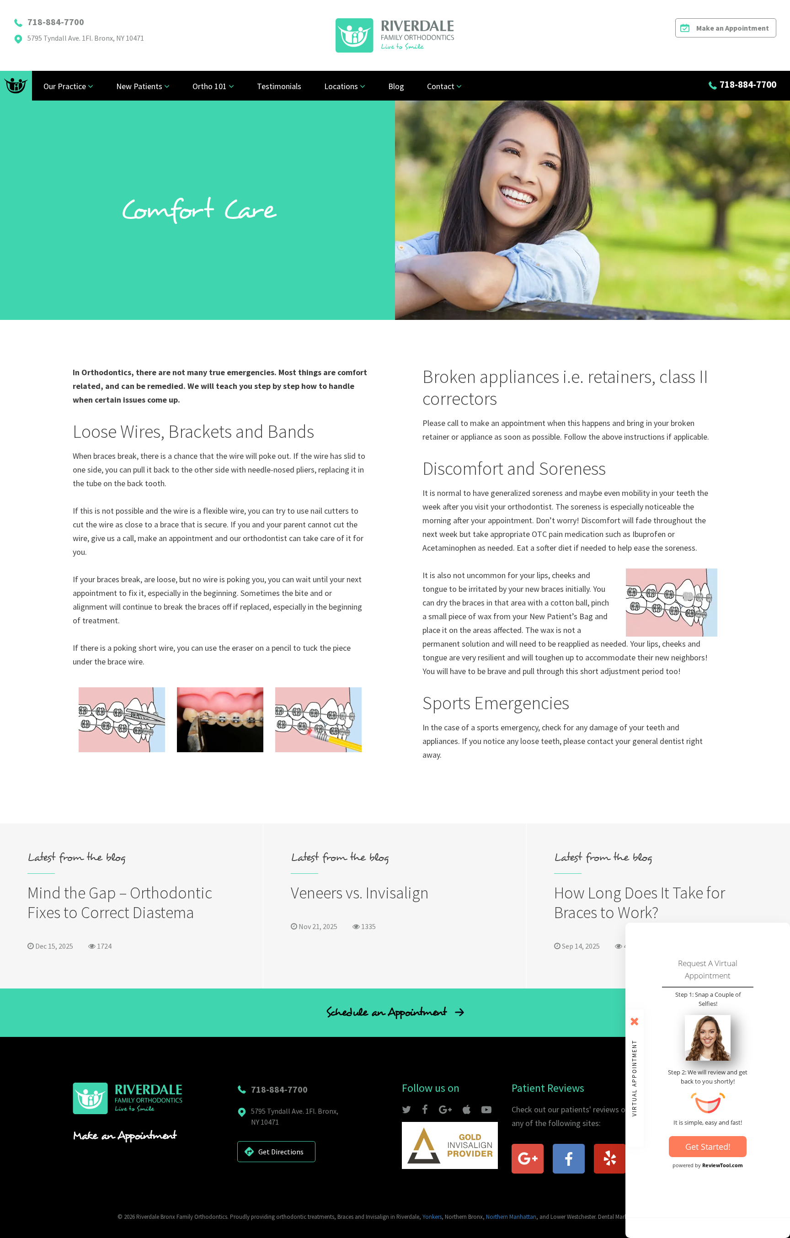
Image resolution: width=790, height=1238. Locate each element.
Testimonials (279, 86)
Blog (396, 86)
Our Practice (64, 86)
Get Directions (281, 1151)
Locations (341, 86)
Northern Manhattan (511, 1217)
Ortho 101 (209, 86)
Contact (440, 86)
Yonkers (432, 1217)
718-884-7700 (55, 21)
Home (16, 86)
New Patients (139, 86)
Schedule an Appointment (388, 1012)
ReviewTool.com (722, 1165)
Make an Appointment (732, 27)
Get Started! (708, 1146)
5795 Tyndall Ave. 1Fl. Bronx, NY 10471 (85, 38)
